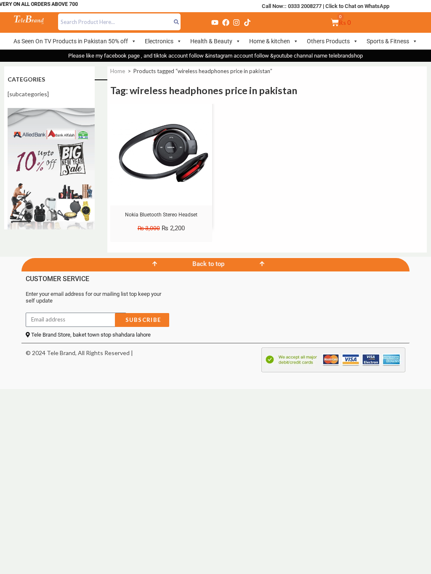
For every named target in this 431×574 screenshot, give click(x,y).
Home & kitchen (269, 41)
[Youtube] (215, 22)
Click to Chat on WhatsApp (357, 6)
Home (117, 71)
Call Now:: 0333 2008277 (292, 6)
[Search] (177, 21)
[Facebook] (225, 22)
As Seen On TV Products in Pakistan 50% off (70, 41)
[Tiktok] (247, 22)
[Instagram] (236, 22)
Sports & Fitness (388, 41)
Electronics (159, 41)
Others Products (328, 41)
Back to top (208, 264)
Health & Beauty (211, 41)
